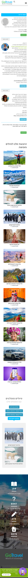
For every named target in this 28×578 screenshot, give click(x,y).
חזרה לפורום (23, 35)
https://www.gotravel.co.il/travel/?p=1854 (19, 47)
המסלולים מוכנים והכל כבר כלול (10, 572)
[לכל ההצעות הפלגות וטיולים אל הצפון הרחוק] (14, 448)
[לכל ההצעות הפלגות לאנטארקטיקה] (14, 429)
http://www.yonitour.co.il (20, 115)
